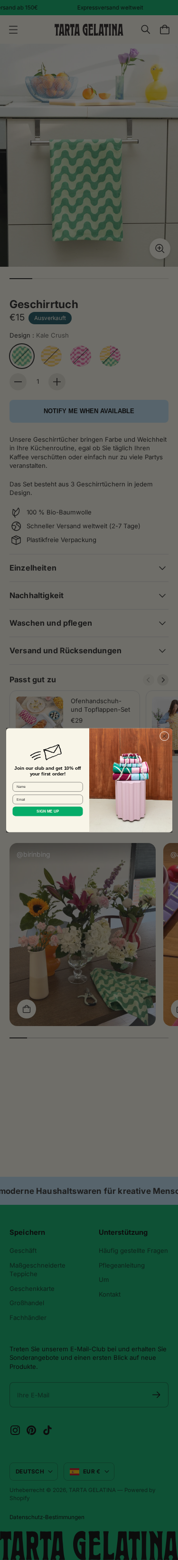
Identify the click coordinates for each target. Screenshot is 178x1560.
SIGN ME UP (48, 811)
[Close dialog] (164, 736)
